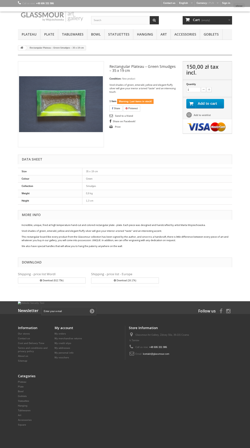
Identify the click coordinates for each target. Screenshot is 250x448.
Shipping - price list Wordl (37, 274)
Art (164, 34)
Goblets (211, 34)
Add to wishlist (202, 115)
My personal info (64, 352)
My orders (60, 333)
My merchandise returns (68, 338)
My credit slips (63, 343)
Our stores (24, 333)
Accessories (185, 34)
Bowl (96, 34)
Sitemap (22, 360)
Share (116, 108)
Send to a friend (124, 116)
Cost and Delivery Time (31, 343)
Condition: (115, 78)
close (239, 5)
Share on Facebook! (124, 121)
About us (23, 356)
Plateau (29, 34)
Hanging (145, 34)
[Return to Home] (21, 48)
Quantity (191, 84)
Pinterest (133, 108)
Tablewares (72, 34)
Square (22, 424)
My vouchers (62, 357)
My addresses (62, 348)
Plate (49, 34)
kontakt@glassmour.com (156, 354)
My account (64, 328)
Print (117, 127)
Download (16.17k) (126, 280)
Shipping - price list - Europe (111, 274)
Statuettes (118, 34)
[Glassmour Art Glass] (52, 16)
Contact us (24, 338)
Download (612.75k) (53, 280)
